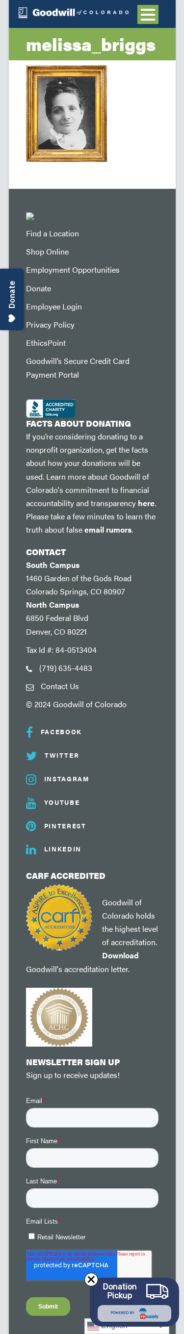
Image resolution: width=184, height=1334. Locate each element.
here (146, 503)
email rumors (107, 529)
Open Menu (147, 14)
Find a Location (52, 233)
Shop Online (47, 251)
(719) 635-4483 (65, 667)
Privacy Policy (50, 324)
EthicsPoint (46, 342)
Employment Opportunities (73, 269)
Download (120, 955)
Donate (38, 288)
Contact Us (60, 686)
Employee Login (54, 306)
